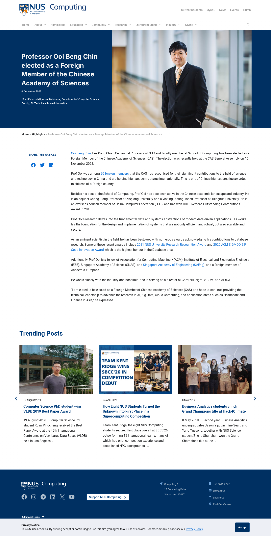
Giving (189, 24)
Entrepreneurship (147, 24)
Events (234, 10)
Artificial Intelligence (36, 99)
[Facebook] (24, 497)
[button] (33, 165)
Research (121, 24)
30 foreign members (115, 173)
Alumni (247, 10)
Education (76, 24)
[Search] (248, 24)
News (222, 10)
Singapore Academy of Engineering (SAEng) (174, 265)
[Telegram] (43, 497)
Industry (171, 24)
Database (54, 99)
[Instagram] (34, 497)
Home (26, 24)
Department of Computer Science (80, 99)
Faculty (25, 103)
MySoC (211, 10)
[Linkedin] (53, 497)
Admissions (58, 24)
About (38, 24)
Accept (242, 527)
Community (99, 24)
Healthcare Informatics (54, 103)
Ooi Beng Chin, (81, 153)
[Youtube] (72, 497)
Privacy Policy (194, 529)
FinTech (35, 103)
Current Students (192, 10)
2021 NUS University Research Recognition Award (171, 244)
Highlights (38, 134)
